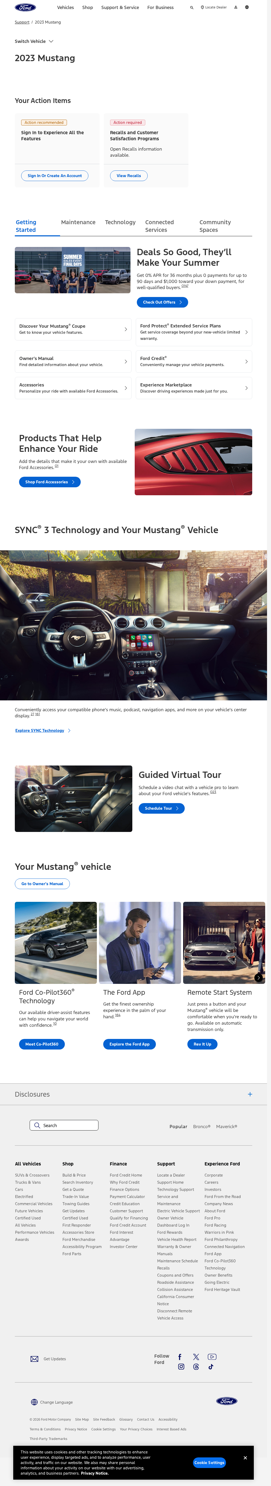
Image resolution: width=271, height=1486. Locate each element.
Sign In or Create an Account (55, 175)
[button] (84, 1165)
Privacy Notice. (95, 1473)
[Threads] (196, 1366)
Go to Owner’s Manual (42, 883)
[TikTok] (211, 1366)
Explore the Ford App (130, 1044)
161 (37, 714)
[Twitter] (196, 1357)
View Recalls (129, 175)
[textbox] (64, 1125)
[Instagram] (181, 1366)
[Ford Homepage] (226, 1401)
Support (22, 22)
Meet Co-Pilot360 (41, 1044)
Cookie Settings (210, 1462)
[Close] (245, 1462)
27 (32, 714)
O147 (185, 286)
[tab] (37, 226)
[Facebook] (181, 1357)
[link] (82, 1419)
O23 (213, 792)
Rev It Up (202, 1044)
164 (117, 1015)
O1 (56, 466)
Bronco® (202, 1126)
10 (55, 1023)
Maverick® (226, 1126)
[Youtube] (212, 1357)
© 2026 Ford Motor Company (50, 1419)
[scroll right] (258, 978)
